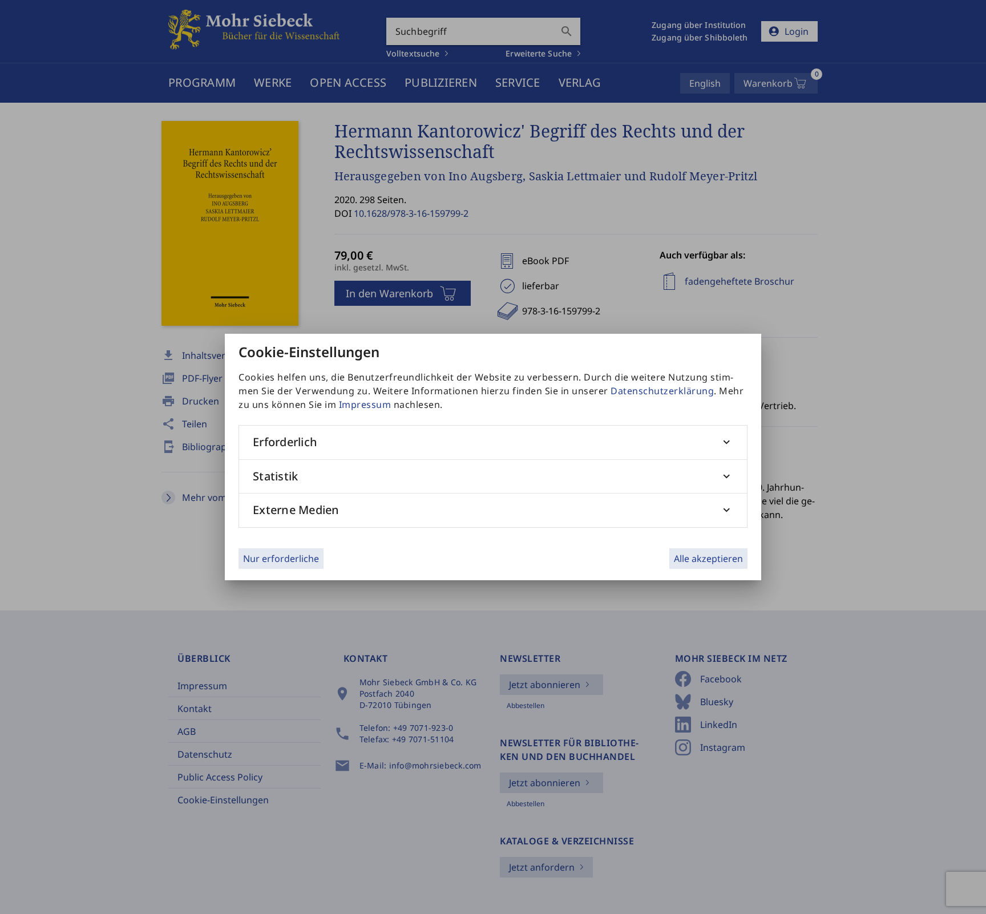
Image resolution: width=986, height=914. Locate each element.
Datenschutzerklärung (662, 391)
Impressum (365, 404)
